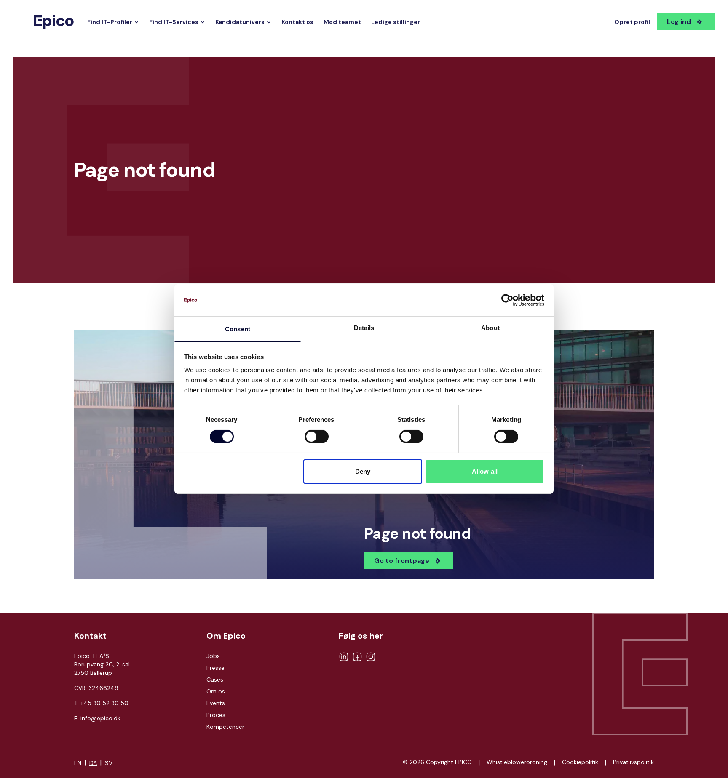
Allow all (485, 471)
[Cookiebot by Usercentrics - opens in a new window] (507, 300)
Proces (215, 715)
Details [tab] (364, 328)
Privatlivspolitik (633, 762)
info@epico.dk (100, 718)
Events (215, 703)
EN (77, 763)
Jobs (213, 656)
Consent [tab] (237, 329)
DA (93, 763)
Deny (362, 471)
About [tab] (490, 328)
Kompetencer (225, 726)
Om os (215, 691)
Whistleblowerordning (517, 762)
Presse (215, 667)
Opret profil (632, 22)
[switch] (317, 436)
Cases (214, 679)
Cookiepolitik (580, 762)
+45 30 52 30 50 (104, 703)
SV (108, 763)
